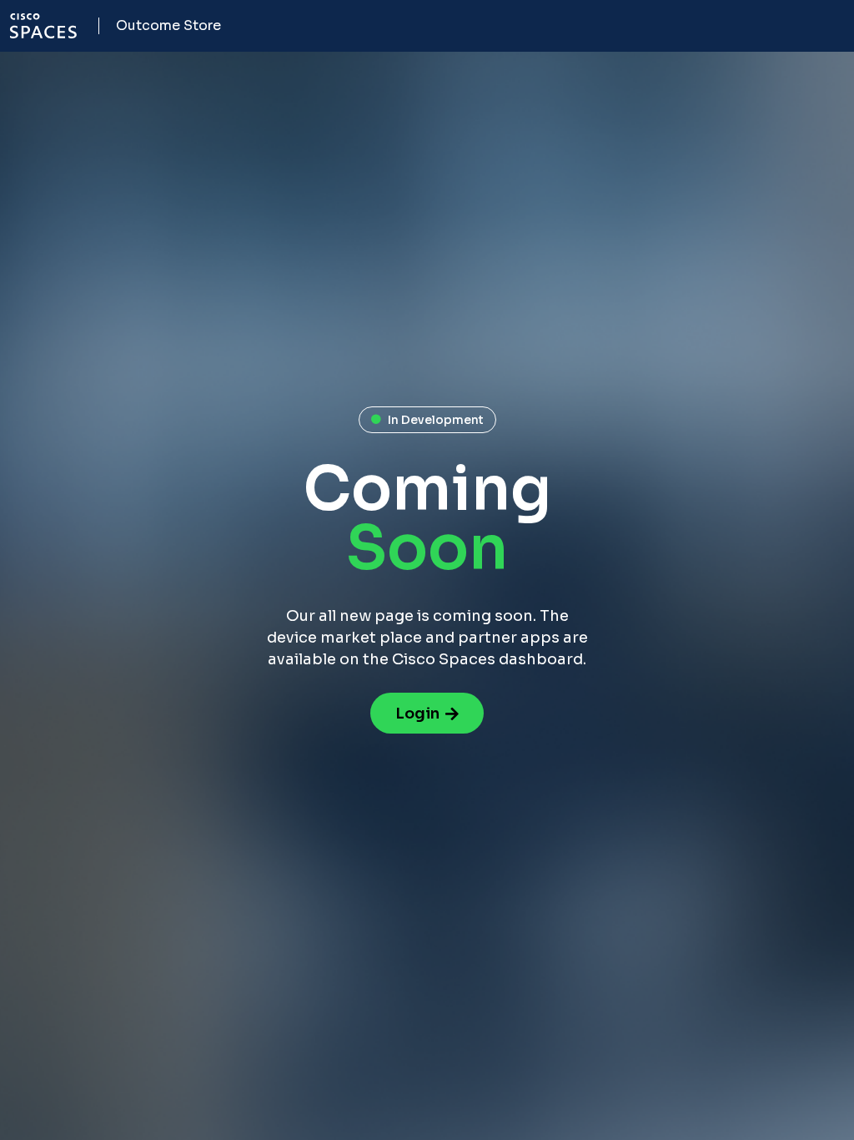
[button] (427, 419)
